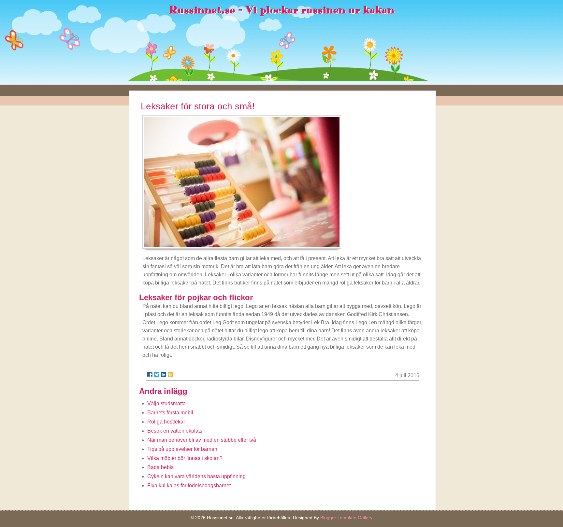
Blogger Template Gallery (346, 517)
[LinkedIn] (163, 374)
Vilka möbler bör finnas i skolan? (185, 458)
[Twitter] (156, 374)
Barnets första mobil (170, 412)
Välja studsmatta (166, 403)
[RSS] (170, 374)
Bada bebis (160, 467)
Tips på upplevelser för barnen (182, 449)
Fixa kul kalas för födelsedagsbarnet (189, 485)
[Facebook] (149, 374)
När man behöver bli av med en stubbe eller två (201, 440)
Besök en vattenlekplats (174, 431)
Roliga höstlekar (166, 421)
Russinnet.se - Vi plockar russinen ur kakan (282, 10)
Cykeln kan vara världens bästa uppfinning (196, 476)
